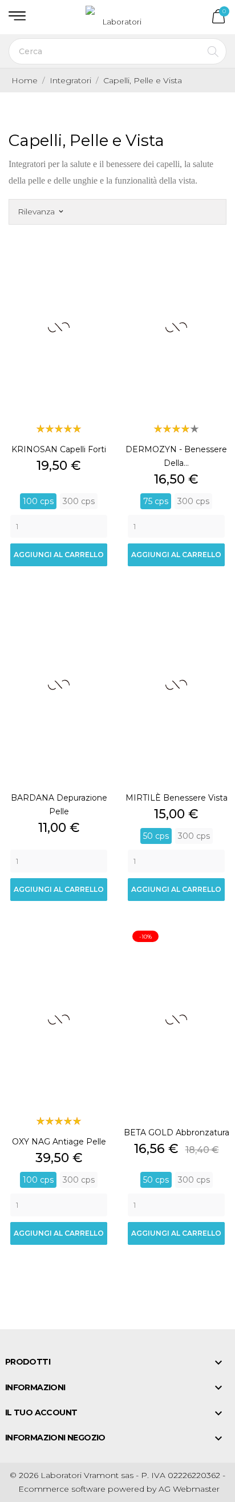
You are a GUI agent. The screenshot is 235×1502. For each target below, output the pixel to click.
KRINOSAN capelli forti (58, 449)
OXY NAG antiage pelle (59, 1141)
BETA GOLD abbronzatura (176, 1132)
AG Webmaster (189, 1489)
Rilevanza (40, 211)
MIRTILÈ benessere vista (176, 798)
